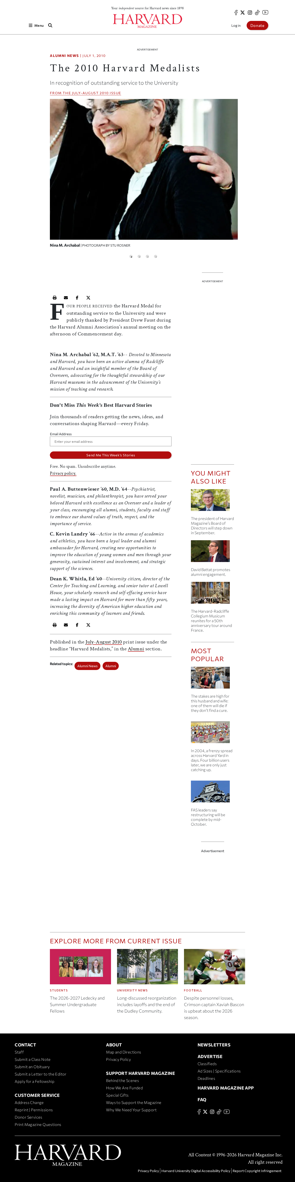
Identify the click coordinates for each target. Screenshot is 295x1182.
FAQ (202, 1099)
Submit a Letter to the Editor (41, 1074)
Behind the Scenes (122, 1080)
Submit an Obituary (32, 1066)
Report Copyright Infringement (257, 1171)
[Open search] (50, 25)
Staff (19, 1052)
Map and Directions (123, 1052)
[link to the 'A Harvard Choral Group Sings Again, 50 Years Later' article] (212, 594)
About (114, 1044)
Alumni (136, 648)
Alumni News (64, 55)
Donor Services (28, 1117)
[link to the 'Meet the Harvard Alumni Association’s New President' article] (212, 552)
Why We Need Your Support (131, 1109)
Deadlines (206, 1078)
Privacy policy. (63, 473)
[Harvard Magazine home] (147, 21)
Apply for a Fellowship (34, 1081)
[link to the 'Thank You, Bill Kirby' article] (212, 501)
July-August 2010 (90, 93)
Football (193, 990)
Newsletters (214, 1044)
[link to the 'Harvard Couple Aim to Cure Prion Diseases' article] (212, 679)
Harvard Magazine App (226, 1087)
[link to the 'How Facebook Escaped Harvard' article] (212, 734)
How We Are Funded (124, 1087)
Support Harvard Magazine (140, 1073)
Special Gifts (117, 1095)
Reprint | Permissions (34, 1109)
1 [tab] (131, 256)
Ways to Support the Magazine (133, 1102)
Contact (25, 1044)
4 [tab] (155, 256)
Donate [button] (257, 25)
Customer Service (37, 1095)
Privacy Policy (118, 1059)
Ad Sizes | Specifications (219, 1071)
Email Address (61, 434)
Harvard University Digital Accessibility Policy (195, 1171)
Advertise (210, 1056)
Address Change (29, 1102)
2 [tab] (139, 256)
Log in (236, 25)
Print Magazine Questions (38, 1124)
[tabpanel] (144, 175)
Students (59, 990)
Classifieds (207, 1063)
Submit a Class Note (33, 1059)
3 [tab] (147, 256)
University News (132, 990)
